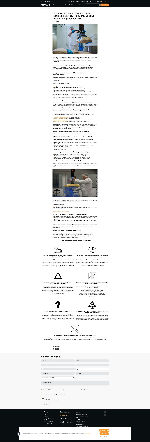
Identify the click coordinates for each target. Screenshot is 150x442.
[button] (18, 434)
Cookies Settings (104, 436)
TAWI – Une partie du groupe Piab (82, 417)
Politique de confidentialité (82, 426)
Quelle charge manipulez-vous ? (59, 4)
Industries (79, 4)
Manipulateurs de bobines (60, 118)
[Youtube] (105, 415)
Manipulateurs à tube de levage (61, 117)
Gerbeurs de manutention (60, 120)
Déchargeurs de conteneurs (60, 121)
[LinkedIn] (105, 412)
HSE (67, 79)
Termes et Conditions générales (80, 422)
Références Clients (84, 1)
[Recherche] (98, 5)
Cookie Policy (87, 433)
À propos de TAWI (48, 423)
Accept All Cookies (104, 430)
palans (68, 120)
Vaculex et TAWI (47, 425)
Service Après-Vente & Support (73, 1)
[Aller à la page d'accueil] (45, 5)
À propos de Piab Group (81, 414)
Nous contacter (104, 4)
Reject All (104, 433)
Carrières (78, 419)
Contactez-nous (98, 1)
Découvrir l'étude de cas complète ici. (60, 211)
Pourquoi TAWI (106, 1)
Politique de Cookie (80, 424)
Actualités (92, 1)
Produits (71, 4)
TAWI (45, 414)
